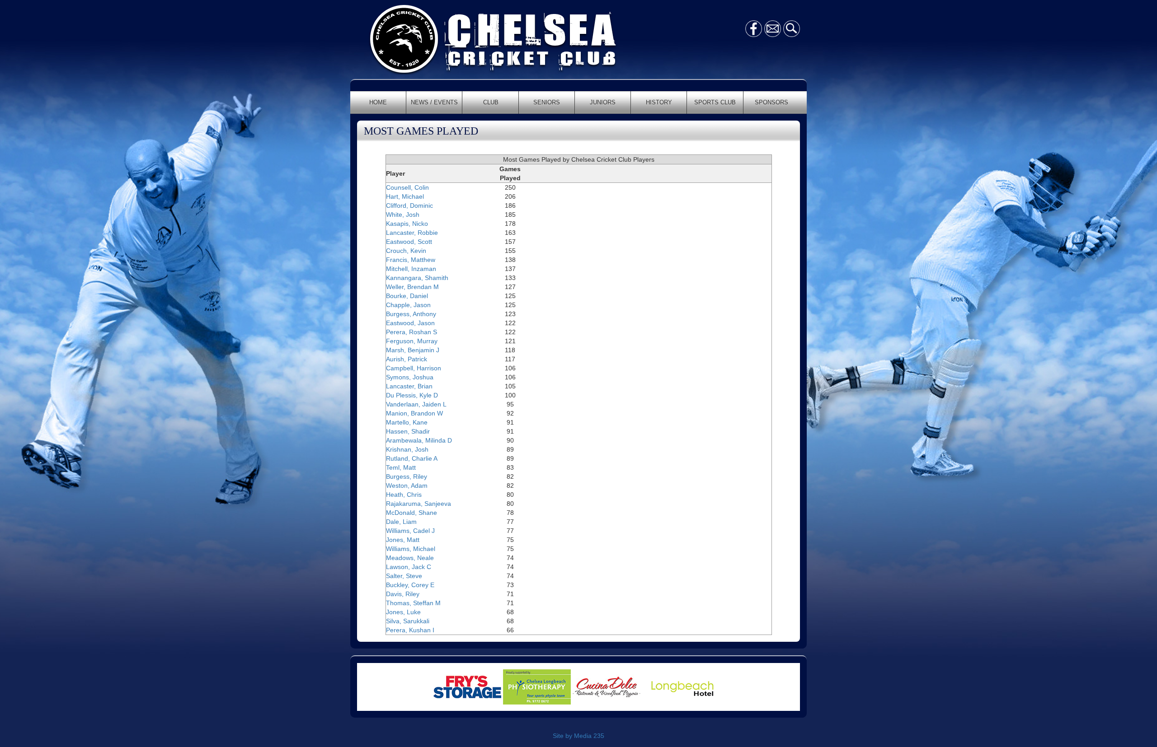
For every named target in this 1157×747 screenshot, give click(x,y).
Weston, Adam (407, 485)
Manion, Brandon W (414, 413)
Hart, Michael (405, 196)
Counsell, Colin (407, 187)
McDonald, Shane (411, 512)
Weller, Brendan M (412, 286)
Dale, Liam (401, 521)
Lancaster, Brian (409, 386)
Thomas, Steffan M (413, 603)
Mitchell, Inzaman (411, 268)
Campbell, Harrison (413, 368)
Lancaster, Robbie (412, 232)
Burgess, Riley (406, 476)
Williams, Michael (410, 548)
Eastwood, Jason (410, 323)
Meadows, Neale (410, 557)
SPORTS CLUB (715, 102)
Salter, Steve (404, 575)
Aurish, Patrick (406, 359)
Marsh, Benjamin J (412, 350)
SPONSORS (771, 102)
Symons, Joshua (409, 377)
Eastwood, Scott (409, 241)
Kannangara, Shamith (417, 277)
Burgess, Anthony (411, 313)
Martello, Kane (407, 422)
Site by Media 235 (578, 735)
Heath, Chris (404, 494)
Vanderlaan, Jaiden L (416, 404)
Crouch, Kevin (406, 250)
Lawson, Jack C (408, 566)
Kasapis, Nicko (407, 223)
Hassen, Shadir (408, 431)
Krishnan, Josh (407, 449)
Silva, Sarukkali (407, 621)
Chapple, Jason (408, 304)
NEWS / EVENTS (434, 102)
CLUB (491, 102)
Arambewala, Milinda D (419, 440)
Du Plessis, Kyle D (412, 395)
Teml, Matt (401, 467)
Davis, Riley (402, 594)
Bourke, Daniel (407, 295)
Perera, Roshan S (411, 332)
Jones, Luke (403, 612)
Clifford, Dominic (409, 205)
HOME (378, 102)
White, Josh (402, 214)
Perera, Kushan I (410, 630)
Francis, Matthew (410, 259)
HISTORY (659, 102)
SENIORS (546, 102)
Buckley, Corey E (410, 584)
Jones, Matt (402, 539)
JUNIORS (603, 102)
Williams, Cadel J (410, 530)
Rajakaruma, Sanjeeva (418, 503)
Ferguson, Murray (411, 341)
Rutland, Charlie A (411, 458)
